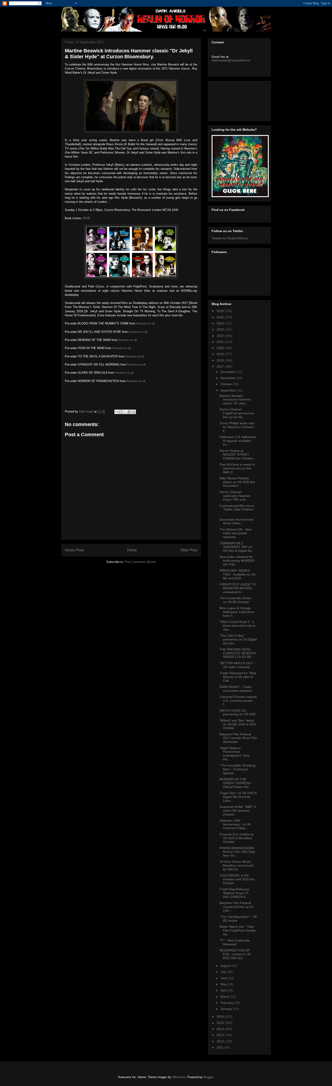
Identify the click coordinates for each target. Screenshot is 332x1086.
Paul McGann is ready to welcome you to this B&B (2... (237, 468)
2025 (221, 317)
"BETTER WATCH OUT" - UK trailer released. (238, 665)
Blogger (208, 1077)
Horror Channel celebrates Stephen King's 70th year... (235, 495)
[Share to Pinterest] (133, 412)
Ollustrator (178, 1077)
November (228, 378)
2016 (221, 1016)
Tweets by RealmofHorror (230, 238)
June (224, 978)
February (227, 1002)
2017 (221, 366)
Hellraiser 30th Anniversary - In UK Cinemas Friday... (235, 824)
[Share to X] (125, 412)
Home (132, 550)
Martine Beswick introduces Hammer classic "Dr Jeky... (235, 399)
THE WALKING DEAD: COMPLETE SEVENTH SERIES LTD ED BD (238, 653)
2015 (221, 1023)
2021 (221, 342)
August (225, 965)
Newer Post (74, 550)
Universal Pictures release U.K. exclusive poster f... (238, 700)
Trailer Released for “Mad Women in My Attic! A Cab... (238, 677)
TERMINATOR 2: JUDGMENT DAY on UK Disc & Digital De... (237, 547)
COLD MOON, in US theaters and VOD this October (237, 879)
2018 (221, 360)
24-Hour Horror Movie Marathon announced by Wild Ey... (237, 865)
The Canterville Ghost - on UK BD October (236, 600)
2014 (221, 1029)
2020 (221, 348)
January (226, 1009)
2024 (221, 323)
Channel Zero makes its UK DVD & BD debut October (237, 838)
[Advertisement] (232, 100)
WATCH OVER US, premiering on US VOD (238, 712)
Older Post (188, 550)
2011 (220, 1047)
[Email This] (116, 412)
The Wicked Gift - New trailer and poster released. (236, 533)
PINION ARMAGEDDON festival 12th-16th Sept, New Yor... (238, 852)
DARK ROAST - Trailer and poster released (236, 688)
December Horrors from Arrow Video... (237, 521)
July (223, 972)
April (224, 990)
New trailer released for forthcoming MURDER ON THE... (237, 560)
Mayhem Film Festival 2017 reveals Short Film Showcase (238, 738)
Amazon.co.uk (145, 323)
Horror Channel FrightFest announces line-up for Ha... (237, 413)
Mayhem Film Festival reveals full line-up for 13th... (237, 906)
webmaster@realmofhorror (231, 60)
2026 (221, 311)
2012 (221, 1041)
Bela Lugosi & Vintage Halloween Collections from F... (237, 612)
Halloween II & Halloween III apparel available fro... (238, 440)
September (228, 390)
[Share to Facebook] (129, 412)
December (228, 372)
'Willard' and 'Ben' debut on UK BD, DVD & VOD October (238, 724)
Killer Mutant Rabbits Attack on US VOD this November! (237, 482)
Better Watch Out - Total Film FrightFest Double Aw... (238, 930)
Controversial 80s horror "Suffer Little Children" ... (237, 509)
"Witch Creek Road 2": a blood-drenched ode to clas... (237, 625)
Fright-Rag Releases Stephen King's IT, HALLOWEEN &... (234, 893)
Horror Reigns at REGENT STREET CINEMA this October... (238, 454)
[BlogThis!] (121, 412)
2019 (221, 354)
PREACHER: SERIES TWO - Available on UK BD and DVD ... (238, 574)
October (226, 384)
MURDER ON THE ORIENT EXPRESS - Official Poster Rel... (236, 783)
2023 (221, 329)
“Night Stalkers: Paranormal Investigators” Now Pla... (235, 753)
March (225, 996)
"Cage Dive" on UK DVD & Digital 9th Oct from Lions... (238, 796)
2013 (221, 1035)
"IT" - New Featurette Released (235, 942)
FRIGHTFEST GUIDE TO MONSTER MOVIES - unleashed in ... (238, 588)
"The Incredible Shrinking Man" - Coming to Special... (237, 769)
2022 (221, 336)
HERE (86, 218)
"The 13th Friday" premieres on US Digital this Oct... (238, 639)
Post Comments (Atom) (140, 562)
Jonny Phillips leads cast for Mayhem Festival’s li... (237, 427)
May (223, 984)
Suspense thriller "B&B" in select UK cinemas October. (238, 810)
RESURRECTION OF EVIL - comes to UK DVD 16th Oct (235, 954)
